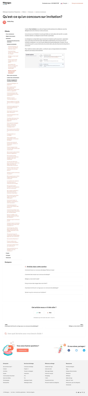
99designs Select (28, 382)
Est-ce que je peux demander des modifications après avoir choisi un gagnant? (13, 88)
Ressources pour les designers (73, 382)
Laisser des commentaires (13, 77)
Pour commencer (10, 34)
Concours (30, 12)
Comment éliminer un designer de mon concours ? (12, 249)
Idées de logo (69, 378)
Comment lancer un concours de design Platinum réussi (13, 47)
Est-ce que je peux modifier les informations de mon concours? (13, 187)
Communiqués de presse (8, 375)
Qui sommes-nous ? (7, 366)
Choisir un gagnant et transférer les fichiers (12, 80)
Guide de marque (49, 373)
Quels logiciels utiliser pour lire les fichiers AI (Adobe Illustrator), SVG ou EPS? (12, 229)
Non (50, 312)
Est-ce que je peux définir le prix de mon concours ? (13, 130)
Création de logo (49, 366)
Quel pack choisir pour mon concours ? (12, 112)
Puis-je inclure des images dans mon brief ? (12, 61)
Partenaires (68, 384)
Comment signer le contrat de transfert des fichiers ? (12, 206)
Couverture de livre (49, 380)
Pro (25, 378)
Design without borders (71, 371)
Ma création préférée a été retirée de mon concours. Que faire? (12, 192)
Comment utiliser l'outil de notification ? (12, 245)
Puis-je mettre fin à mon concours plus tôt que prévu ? (13, 169)
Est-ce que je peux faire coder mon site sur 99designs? (12, 196)
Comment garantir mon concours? (12, 115)
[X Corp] (76, 350)
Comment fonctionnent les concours (13, 41)
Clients (24, 12)
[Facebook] (69, 350)
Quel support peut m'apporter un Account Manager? (12, 139)
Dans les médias (7, 378)
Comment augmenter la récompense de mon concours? (13, 107)
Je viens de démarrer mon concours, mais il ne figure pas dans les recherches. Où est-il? (13, 163)
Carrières (5, 371)
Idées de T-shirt (69, 380)
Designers (8, 262)
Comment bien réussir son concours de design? (13, 52)
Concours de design (28, 366)
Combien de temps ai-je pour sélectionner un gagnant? (13, 119)
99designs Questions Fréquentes (11, 12)
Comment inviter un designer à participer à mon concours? (12, 201)
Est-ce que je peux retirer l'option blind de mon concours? (13, 177)
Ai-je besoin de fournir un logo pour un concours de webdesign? (13, 66)
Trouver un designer (28, 371)
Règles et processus (10, 36)
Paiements (8, 257)
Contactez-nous (22, 350)
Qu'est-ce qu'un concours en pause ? (13, 173)
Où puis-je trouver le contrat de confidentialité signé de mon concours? (13, 235)
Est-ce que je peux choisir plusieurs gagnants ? (13, 153)
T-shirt (46, 378)
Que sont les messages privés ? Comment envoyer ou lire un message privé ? (12, 125)
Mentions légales (30, 392)
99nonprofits (6, 382)
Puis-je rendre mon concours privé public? (12, 242)
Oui (40, 312)
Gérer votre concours (12, 75)
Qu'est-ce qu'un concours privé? (13, 220)
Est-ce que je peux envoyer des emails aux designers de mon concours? (12, 157)
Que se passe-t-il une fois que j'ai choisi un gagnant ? (13, 102)
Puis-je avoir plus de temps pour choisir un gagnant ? (12, 143)
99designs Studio (28, 380)
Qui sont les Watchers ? (12, 238)
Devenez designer (70, 366)
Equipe (4, 373)
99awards (68, 373)
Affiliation (68, 375)
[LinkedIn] (84, 350)
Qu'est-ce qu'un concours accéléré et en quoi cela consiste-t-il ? (13, 224)
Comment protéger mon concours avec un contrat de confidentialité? (13, 211)
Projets (7, 253)
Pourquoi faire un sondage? (11, 134)
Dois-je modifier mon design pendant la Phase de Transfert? (13, 216)
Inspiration (26, 373)
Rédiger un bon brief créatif (13, 57)
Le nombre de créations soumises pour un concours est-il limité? (13, 182)
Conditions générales (20, 392)
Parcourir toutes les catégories (52, 382)
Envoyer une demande (77, 3)
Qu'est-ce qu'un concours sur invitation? (12, 72)
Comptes (8, 255)
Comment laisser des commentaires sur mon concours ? (12, 94)
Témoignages (6, 380)
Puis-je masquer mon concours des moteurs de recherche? (13, 148)
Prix (25, 375)
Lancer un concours (40, 12)
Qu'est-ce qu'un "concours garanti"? (11, 98)
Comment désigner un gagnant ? (12, 84)
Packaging (47, 375)
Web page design (49, 371)
